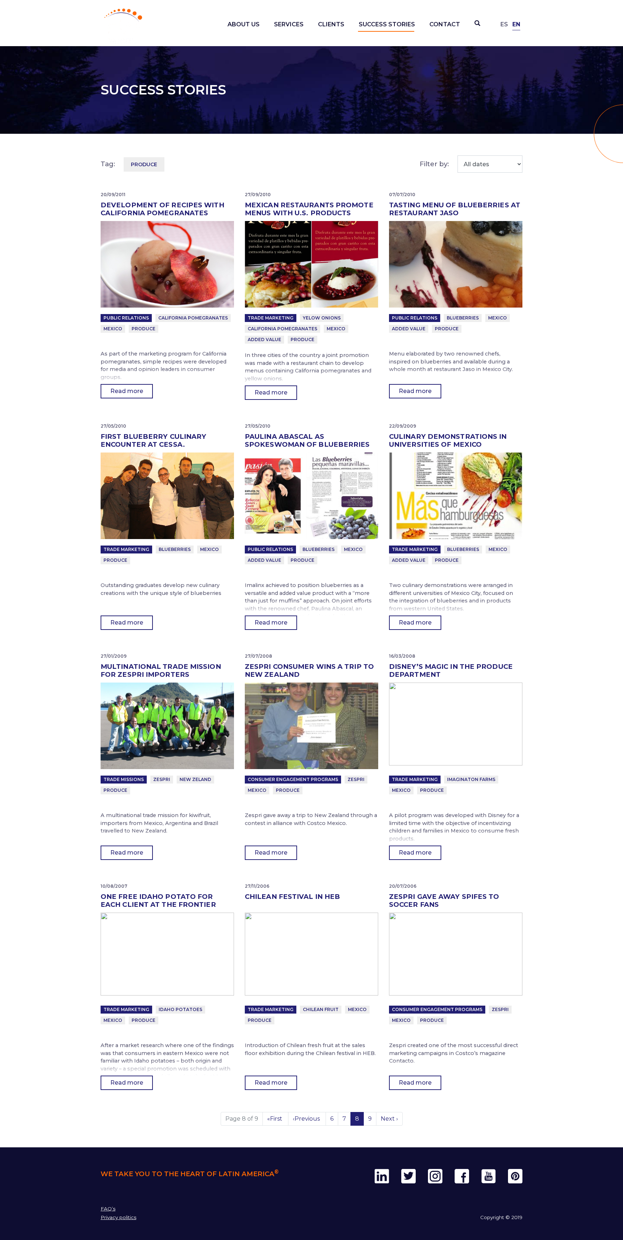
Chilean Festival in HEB (292, 896)
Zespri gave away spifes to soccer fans (444, 900)
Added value (264, 339)
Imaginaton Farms (471, 779)
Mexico (112, 328)
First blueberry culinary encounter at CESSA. (153, 440)
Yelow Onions (322, 318)
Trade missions (123, 779)
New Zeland (195, 779)
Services (289, 24)
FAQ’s (108, 1209)
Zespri (161, 779)
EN (516, 24)
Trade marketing (270, 318)
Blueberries (463, 318)
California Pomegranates (193, 318)
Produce (143, 328)
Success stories (387, 24)
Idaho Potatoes (180, 1009)
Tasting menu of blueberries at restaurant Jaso (454, 209)
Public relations (126, 318)
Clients (331, 24)
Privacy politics (118, 1217)
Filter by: (434, 164)
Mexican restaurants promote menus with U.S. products (309, 209)
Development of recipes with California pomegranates (162, 209)
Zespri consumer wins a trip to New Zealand (309, 670)
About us (243, 24)
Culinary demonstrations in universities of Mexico (448, 440)
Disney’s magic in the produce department (451, 670)
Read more (126, 391)
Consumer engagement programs (293, 779)
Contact (444, 24)
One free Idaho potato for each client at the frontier (158, 900)
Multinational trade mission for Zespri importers (161, 670)
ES (504, 24)
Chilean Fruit (321, 1009)
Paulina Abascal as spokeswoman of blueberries (307, 440)
